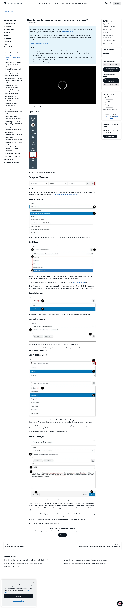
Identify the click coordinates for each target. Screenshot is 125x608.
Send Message (108, 43)
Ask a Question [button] (110, 136)
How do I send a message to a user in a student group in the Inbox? (26, 560)
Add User (106, 32)
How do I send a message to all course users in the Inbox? (23, 563)
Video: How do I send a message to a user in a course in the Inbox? (85, 560)
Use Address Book (109, 41)
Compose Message (109, 27)
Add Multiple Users (109, 38)
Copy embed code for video (111, 80)
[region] (18, 593)
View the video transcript (38, 107)
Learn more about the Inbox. (39, 43)
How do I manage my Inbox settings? (67, 195)
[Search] (111, 3)
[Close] (33, 582)
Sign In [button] (62, 535)
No (109, 106)
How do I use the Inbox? (12, 566)
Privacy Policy (108, 116)
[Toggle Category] (3, 20)
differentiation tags (68, 32)
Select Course (107, 29)
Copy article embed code (111, 69)
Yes (109, 101)
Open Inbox (107, 24)
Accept (18, 596)
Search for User (108, 35)
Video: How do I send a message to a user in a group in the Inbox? (85, 563)
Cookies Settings (18, 601)
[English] (13, 3)
